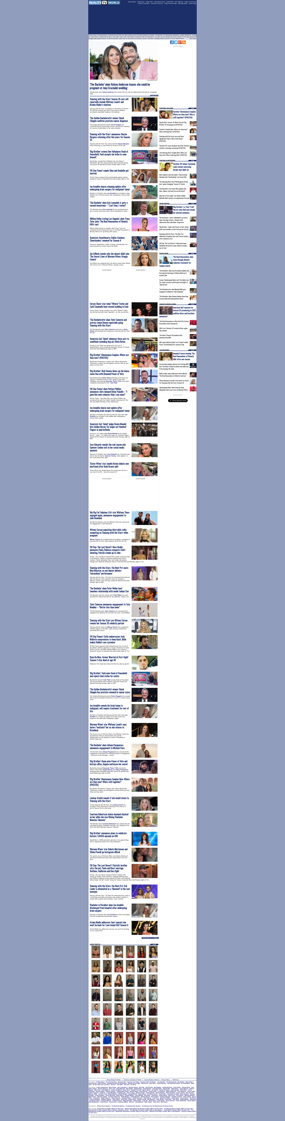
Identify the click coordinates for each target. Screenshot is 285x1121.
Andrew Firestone (164, 1090)
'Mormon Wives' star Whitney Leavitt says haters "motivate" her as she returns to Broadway (108, 727)
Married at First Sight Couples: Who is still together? (165, 1111)
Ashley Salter (175, 1098)
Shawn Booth (163, 1095)
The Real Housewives (112, 38)
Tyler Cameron (110, 329)
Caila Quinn (96, 1098)
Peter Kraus (171, 1095)
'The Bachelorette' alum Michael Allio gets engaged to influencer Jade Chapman (172, 290)
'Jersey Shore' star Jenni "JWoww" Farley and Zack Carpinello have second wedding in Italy (109, 305)
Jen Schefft (154, 1090)
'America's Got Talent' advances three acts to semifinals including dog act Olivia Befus (109, 340)
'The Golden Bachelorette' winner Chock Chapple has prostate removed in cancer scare (110, 691)
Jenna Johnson (170, 1100)
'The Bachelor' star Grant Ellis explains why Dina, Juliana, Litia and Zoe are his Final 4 (172, 190)
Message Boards (182, 3)
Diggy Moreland (127, 1100)
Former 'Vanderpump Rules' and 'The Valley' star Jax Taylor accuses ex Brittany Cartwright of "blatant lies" (174, 282)
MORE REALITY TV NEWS (150, 938)
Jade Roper (154, 1095)
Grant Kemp (161, 1100)
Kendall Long (121, 1092)
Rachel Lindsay (133, 1087)
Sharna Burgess (123, 144)
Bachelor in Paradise (149, 35)
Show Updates (132, 1)
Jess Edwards (112, 454)
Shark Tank (122, 38)
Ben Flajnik (129, 1088)
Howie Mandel (112, 433)
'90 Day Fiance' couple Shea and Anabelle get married (109, 172)
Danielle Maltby (129, 1095)
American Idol (112, 35)
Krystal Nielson (132, 1094)
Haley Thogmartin (122, 770)
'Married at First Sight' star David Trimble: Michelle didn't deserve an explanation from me (174, 197)
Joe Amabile (111, 193)
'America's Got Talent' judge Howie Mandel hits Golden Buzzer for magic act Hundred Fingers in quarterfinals (108, 427)
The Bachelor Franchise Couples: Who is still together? (146, 1110)
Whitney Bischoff (189, 1095)
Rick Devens (107, 378)
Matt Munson (151, 1099)
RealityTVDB (169, 1)
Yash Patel (113, 383)
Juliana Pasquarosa (109, 752)
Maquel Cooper (140, 1092)
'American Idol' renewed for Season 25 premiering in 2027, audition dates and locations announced (177, 312)
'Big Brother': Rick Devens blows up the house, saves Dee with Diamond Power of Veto (110, 372)
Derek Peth (124, 1099)
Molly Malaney (125, 1096)
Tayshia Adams (100, 1091)
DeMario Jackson (106, 1099)
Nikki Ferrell (92, 1096)
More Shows (192, 38)
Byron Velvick (146, 1090)
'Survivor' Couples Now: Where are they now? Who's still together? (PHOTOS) (173, 130)
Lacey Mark (168, 1099)
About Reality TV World (113, 1079)
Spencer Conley (110, 456)
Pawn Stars (152, 1083)
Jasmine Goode (141, 1099)
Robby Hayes (137, 1100)
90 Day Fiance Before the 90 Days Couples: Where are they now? (144, 1108)
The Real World (185, 1083)
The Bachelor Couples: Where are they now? (177, 1110)
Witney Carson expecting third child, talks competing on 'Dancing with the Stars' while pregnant (109, 532)
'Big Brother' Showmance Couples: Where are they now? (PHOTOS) (109, 356)
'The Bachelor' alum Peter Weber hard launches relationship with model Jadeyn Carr (109, 590)
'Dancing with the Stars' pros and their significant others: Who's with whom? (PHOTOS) (171, 138)
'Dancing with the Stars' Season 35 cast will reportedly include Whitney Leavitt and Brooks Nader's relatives (109, 102)
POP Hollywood (179, 1)
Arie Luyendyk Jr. (108, 209)
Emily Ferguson (105, 1098)
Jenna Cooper (130, 1092)
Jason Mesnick (184, 1088)
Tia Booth (102, 1092)
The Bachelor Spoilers (118, 1106)
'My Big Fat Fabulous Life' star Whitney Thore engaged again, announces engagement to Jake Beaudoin (109, 515)
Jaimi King (193, 1099)
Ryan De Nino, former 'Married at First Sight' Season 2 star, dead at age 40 (109, 658)
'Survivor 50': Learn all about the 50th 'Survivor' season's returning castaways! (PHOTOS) (174, 147)
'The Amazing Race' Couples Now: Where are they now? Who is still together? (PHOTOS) (173, 154)
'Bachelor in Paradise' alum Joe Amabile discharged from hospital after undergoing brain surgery (108, 908)
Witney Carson (95, 539)
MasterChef (193, 36)
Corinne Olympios (95, 1099)
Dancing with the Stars (105, 36)
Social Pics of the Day (157, 3)
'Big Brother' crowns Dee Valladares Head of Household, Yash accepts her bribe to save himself (109, 154)
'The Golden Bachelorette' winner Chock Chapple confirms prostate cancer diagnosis (109, 119)
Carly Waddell (139, 1095)
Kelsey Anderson (108, 92)
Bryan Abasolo (184, 1094)
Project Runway (101, 38)
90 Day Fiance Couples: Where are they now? (110, 1108)
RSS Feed (175, 1079)
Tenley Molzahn (135, 1096)
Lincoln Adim (152, 1091)
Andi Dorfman (186, 1087)
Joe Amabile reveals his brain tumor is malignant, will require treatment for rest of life (109, 708)
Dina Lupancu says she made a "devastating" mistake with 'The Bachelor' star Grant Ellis (173, 176)
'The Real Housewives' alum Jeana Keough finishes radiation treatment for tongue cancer (176, 261)
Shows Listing (192, 3)
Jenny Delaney (150, 1092)
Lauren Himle (184, 1098)
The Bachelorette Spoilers (133, 1106)
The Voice (172, 38)
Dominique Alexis (95, 1100)
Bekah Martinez (112, 1094)
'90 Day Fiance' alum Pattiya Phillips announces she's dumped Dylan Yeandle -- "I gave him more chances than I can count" (108, 391)
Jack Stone (175, 1099)
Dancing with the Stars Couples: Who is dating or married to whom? (109, 1110)
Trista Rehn (183, 1090)
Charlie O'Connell (136, 1090)
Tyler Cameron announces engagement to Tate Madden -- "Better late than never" (110, 606)
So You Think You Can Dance (134, 38)
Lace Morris (192, 1098)
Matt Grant (97, 1090)
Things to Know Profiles (170, 3)
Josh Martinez (139, 1102)
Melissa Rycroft (145, 1096)
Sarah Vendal (160, 1099)
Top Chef (166, 38)
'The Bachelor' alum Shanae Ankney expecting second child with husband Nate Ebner (173, 297)
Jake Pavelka (166, 1088)
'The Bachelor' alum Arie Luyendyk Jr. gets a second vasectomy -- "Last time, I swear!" (109, 204)
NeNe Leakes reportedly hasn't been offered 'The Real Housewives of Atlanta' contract (173, 374)
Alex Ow (131, 1102)
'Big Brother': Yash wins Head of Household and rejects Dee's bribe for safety (108, 674)
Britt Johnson (190, 1092)
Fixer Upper (116, 36)
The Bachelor (158, 35)
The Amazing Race (102, 35)
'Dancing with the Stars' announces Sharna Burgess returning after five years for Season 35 (110, 137)
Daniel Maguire (184, 1099)
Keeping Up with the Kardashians (144, 36)
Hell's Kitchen (130, 36)
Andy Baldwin (106, 1090)
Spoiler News (149, 1)
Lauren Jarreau (180, 1092)
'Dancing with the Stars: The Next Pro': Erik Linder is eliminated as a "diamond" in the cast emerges (110, 889)
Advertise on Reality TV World (132, 1079)
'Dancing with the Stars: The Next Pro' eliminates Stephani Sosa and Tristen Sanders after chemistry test (174, 236)
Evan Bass (147, 1095)
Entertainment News (159, 1)
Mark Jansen (148, 1102)
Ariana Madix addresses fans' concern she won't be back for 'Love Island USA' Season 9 (109, 924)
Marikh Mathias (122, 1094)
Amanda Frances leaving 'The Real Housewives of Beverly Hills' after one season (184, 356)
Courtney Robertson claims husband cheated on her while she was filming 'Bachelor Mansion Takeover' (109, 817)
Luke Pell (145, 1100)
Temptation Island (159, 38)
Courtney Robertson (109, 824)
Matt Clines (164, 1102)
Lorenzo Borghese (116, 1090)
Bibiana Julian (93, 1094)
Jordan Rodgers (99, 1095)
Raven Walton (191, 1100)
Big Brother (176, 35)
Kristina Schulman (165, 1096)
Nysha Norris (142, 1094)
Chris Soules (177, 1087)
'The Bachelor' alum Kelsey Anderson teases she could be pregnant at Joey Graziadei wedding (120, 86)
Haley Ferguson (116, 1098)
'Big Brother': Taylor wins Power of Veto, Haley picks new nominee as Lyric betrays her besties (174, 228)
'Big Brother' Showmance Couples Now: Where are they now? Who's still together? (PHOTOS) (110, 782)
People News (140, 1)
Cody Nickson (104, 1102)
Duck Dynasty (93, 1083)
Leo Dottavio (161, 1091)
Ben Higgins (157, 1087)
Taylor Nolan (116, 1099)
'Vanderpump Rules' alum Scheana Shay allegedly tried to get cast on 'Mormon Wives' (173, 388)
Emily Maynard (120, 1088)
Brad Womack (147, 1088)
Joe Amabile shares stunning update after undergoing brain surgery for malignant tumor (110, 188)
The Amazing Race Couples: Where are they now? (178, 1108)
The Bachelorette (167, 35)
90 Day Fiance (93, 35)
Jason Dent (156, 1102)
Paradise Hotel (93, 38)
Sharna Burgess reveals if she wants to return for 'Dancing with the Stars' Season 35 (174, 381)
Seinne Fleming (160, 1092)
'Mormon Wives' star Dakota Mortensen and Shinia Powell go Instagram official (108, 850)
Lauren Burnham (111, 1092)
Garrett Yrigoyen (93, 1092)
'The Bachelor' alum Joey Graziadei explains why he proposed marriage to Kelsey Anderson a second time (174, 272)
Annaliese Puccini (152, 1094)
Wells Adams (120, 1095)
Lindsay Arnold (117, 805)
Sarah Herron (152, 1100)
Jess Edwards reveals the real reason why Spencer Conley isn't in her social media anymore (108, 447)
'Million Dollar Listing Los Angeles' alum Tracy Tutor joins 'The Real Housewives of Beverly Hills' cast (110, 221)
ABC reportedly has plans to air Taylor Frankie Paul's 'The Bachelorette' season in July (173, 343)
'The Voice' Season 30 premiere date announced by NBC (170, 336)
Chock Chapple (116, 125)
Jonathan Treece (117, 1100)
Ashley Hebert (138, 1088)
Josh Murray (179, 1095)
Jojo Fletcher (149, 1087)
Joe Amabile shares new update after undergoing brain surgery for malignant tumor (110, 409)
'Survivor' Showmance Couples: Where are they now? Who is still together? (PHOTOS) (184, 114)
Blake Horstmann (171, 1091)
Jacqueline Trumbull (173, 1094)
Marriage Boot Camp (171, 36)
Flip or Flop (123, 36)
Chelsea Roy (162, 1094)
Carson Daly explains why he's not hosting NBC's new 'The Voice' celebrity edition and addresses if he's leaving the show (174, 366)
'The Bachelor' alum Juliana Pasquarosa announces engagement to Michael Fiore (107, 746)
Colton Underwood (102, 1087)
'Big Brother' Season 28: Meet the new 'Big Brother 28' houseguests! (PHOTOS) (172, 123)
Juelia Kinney (147, 1098)
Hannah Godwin (110, 1091)
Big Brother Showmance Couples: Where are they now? (132, 1111)
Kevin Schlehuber (181, 1100)
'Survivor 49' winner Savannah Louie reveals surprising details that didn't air (184, 166)
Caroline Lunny (102, 1094)
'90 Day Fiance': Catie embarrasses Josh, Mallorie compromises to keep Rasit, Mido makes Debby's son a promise (108, 639)
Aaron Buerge (175, 1090)
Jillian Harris (174, 1088)
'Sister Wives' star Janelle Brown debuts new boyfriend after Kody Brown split (109, 465)
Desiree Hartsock (103, 1088)
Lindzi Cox (155, 1098)
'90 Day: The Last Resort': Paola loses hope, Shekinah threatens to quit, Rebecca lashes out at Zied (173, 245)
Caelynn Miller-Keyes (122, 1091)
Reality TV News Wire (190, 1)
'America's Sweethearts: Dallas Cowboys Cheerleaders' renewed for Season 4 (107, 239)
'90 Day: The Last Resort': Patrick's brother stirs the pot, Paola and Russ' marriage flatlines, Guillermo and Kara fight (108, 868)
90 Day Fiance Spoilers (103, 1106)
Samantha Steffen (165, 1098)
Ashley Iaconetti (137, 1098)
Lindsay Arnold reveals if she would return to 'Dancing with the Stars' (109, 799)
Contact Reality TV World (151, 1079)
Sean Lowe (112, 1088)
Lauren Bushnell (110, 1095)
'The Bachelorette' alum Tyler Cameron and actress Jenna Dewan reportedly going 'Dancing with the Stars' (108, 322)
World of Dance (180, 38)
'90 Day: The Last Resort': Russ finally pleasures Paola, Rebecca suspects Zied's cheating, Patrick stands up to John (107, 550)
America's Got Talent (122, 35)
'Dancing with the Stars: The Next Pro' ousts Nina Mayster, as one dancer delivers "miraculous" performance (109, 570)
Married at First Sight (183, 36)
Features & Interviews (144, 3)
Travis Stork (126, 1090)
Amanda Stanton (127, 1098)
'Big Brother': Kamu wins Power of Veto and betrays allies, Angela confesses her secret (109, 762)
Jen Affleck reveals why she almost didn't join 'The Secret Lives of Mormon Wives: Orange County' (109, 256)
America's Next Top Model (135, 35)
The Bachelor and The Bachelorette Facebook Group (157, 1106)
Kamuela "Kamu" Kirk (113, 381)
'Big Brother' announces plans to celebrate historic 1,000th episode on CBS (108, 834)
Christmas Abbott (123, 1102)
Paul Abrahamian (94, 1102)
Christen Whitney (106, 1100)
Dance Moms (94, 36)
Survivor (144, 38)
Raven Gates (132, 1099)
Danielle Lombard (177, 1096)
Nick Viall (141, 1087)
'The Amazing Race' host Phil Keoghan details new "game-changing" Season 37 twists (173, 183)
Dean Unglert (155, 1096)
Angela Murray (108, 770)
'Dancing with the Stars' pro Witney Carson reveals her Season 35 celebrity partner (108, 622)
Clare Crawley (187, 1096)
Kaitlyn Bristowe (167, 1087)
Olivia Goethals (170, 1092)
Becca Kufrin (112, 1087)
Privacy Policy (165, 1079)
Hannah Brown (134, 1091)
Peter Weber (117, 595)
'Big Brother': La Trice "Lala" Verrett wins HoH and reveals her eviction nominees (184, 209)
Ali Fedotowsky (157, 1088)
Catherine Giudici (102, 1096)
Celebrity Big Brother (185, 35)
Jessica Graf (112, 1102)
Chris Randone (181, 1091)
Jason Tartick (191, 1091)
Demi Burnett (143, 1091)
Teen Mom (150, 38)
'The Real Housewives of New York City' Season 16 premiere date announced (174, 322)
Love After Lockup (159, 36)
